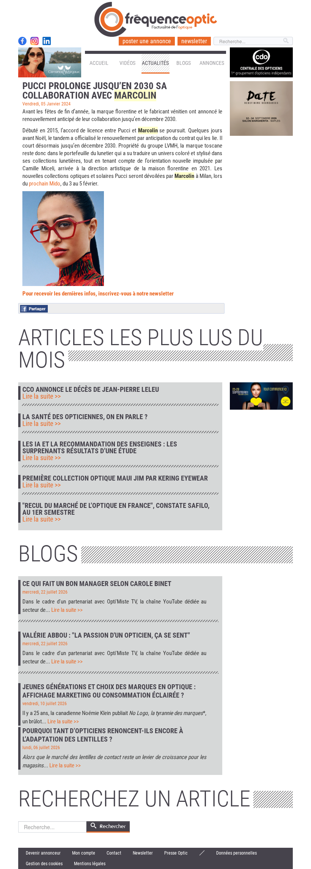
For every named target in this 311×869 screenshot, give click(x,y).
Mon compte (83, 853)
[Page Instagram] (34, 41)
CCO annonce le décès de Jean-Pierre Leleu (90, 389)
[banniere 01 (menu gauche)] (49, 62)
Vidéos (127, 63)
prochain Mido (44, 183)
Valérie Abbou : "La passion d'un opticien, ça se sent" (106, 635)
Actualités (155, 63)
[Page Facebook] (22, 41)
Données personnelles (236, 853)
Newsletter (143, 853)
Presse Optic (176, 853)
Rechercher (113, 826)
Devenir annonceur (43, 853)
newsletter (194, 41)
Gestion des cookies (44, 863)
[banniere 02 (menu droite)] (261, 62)
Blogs (183, 63)
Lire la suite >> (41, 396)
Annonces (211, 63)
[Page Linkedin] (46, 41)
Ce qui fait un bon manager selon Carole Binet (96, 584)
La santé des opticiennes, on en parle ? (85, 416)
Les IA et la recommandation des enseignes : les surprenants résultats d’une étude (99, 447)
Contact (114, 853)
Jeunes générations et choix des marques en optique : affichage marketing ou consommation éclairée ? (109, 691)
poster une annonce (147, 41)
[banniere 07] (261, 395)
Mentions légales (89, 863)
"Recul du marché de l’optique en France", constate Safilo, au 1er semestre (115, 509)
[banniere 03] (261, 108)
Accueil (99, 63)
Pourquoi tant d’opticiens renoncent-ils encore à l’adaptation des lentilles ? (102, 735)
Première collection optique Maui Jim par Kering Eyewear (115, 478)
